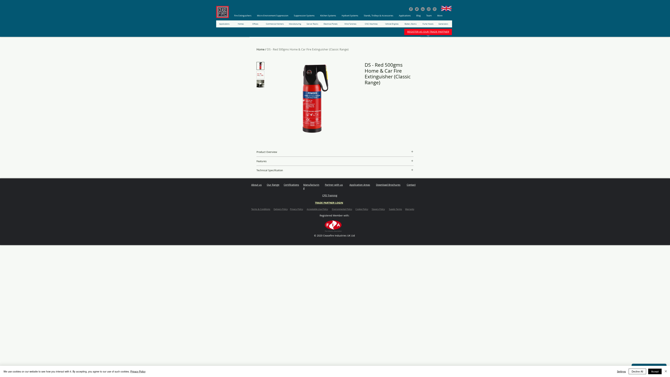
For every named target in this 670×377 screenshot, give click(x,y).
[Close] (666, 371)
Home (260, 49)
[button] (243, 15)
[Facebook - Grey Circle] (411, 9)
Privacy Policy (138, 371)
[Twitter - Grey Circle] (417, 9)
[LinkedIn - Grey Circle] (423, 9)
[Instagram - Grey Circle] (429, 9)
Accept (655, 371)
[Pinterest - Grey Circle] (435, 9)
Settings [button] (621, 371)
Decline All (637, 371)
